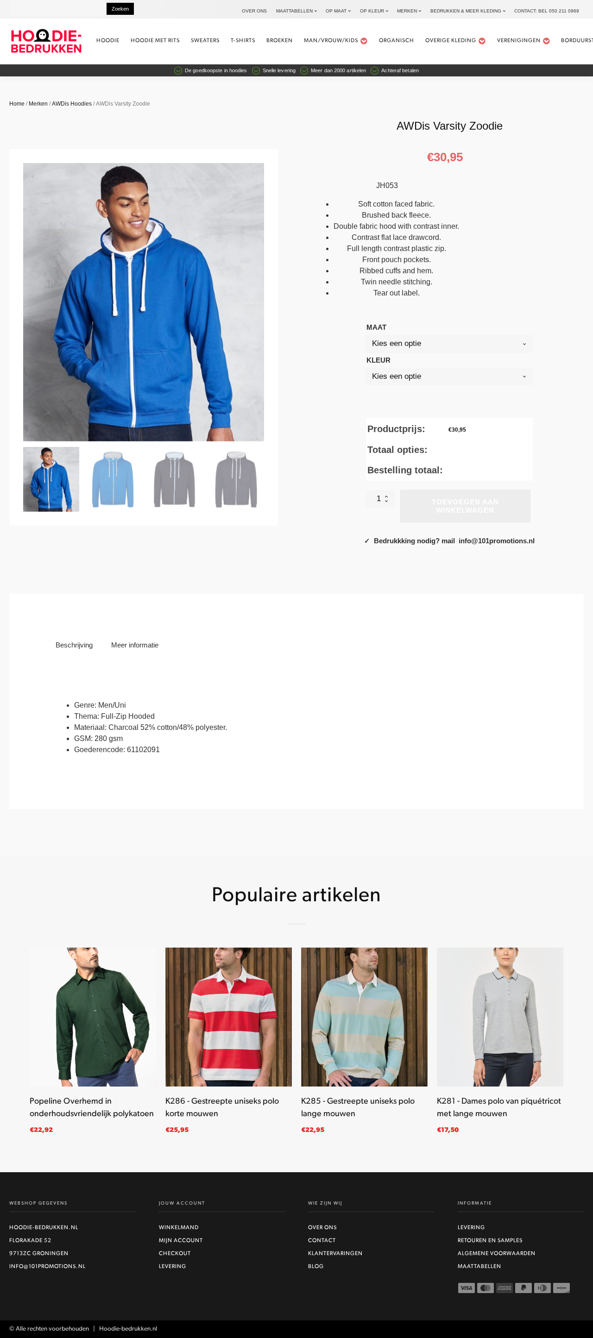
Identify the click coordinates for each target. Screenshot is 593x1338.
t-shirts (243, 41)
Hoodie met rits (155, 41)
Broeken (279, 41)
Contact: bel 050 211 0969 (546, 10)
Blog (316, 1266)
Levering (172, 1266)
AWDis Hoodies (72, 104)
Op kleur (372, 10)
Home (17, 104)
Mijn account (181, 1241)
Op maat (336, 10)
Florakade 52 (30, 1241)
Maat (376, 327)
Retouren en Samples (490, 1241)
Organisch (396, 41)
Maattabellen (294, 10)
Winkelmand (179, 1228)
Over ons (254, 10)
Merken (407, 10)
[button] (51, 479)
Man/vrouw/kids (331, 41)
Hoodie (108, 41)
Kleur (378, 360)
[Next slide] (264, 302)
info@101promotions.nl (47, 1266)
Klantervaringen (335, 1253)
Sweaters (205, 41)
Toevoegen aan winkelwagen (465, 506)
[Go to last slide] (30, 1046)
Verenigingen (519, 41)
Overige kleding (450, 41)
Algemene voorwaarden (497, 1253)
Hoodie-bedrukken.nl (43, 1228)
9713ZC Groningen (39, 1253)
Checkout (175, 1253)
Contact (322, 1241)
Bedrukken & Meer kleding (465, 10)
